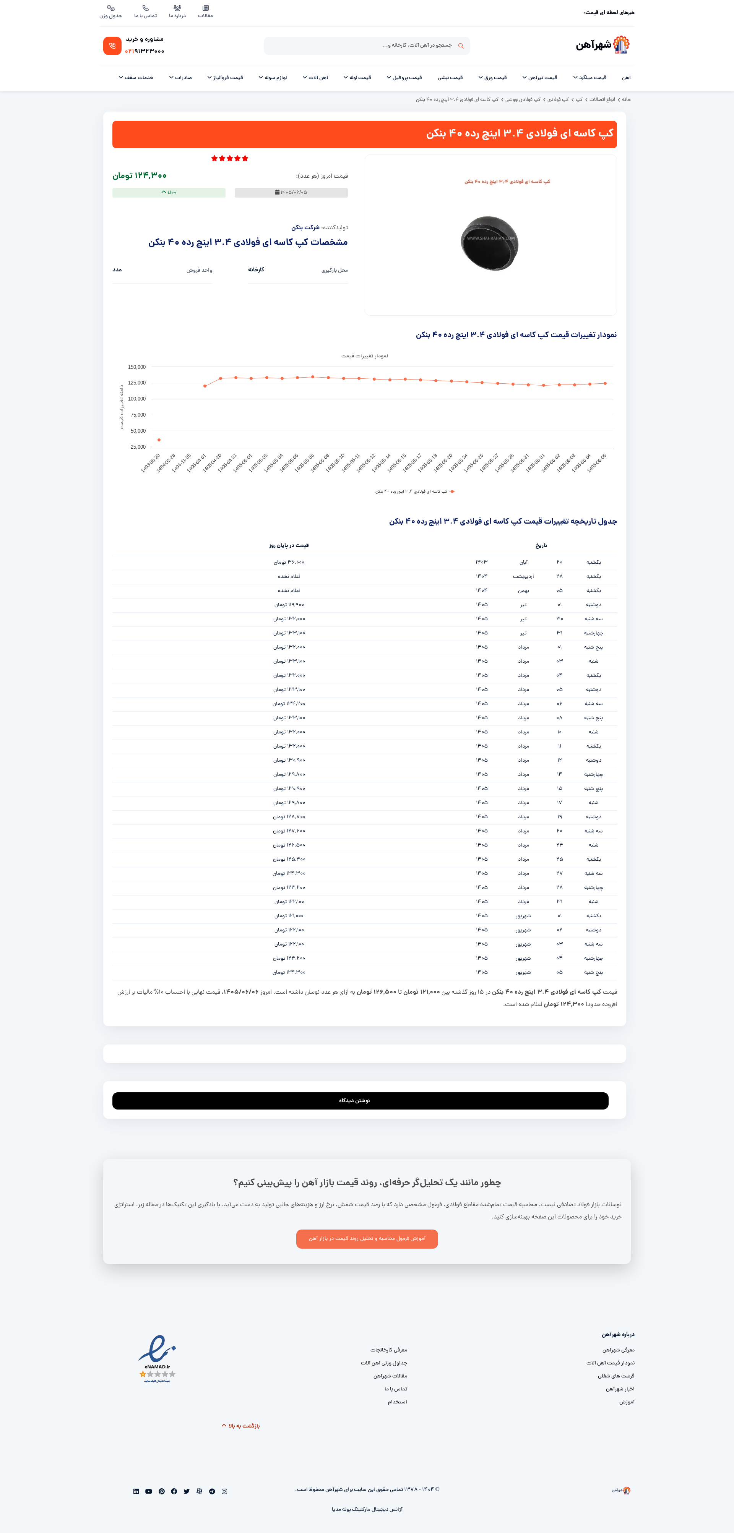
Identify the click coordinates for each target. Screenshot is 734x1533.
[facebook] (173, 1492)
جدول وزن (110, 16)
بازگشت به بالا (243, 1426)
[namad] (158, 1359)
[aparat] (198, 1492)
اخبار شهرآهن (620, 1389)
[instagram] (223, 1492)
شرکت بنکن (305, 228)
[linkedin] (136, 1492)
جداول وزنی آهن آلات (384, 1363)
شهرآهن (594, 45)
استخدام (397, 1402)
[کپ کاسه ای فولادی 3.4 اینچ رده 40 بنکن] (491, 238)
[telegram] (211, 1492)
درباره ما (177, 16)
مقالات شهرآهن (390, 1376)
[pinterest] (160, 1492)
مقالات (205, 16)
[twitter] (186, 1492)
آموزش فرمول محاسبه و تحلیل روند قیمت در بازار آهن (367, 1239)
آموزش (627, 1402)
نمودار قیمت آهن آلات (610, 1363)
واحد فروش (199, 271)
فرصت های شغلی (616, 1376)
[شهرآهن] (621, 46)
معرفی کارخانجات (388, 1350)
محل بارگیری (335, 271)
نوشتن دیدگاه (354, 1101)
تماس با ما (145, 16)
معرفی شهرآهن (618, 1350)
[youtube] (148, 1492)
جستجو (461, 46)
